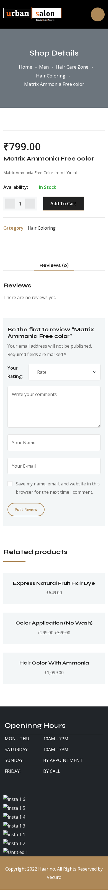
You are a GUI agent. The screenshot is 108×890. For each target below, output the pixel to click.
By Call (51, 771)
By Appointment (63, 760)
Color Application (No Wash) (54, 623)
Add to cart (63, 203)
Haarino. (47, 869)
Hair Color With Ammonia (54, 663)
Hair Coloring (50, 75)
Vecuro (54, 877)
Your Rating (14, 372)
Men (44, 67)
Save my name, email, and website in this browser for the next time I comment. (58, 488)
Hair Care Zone (72, 67)
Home (25, 67)
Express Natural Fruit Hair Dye (54, 583)
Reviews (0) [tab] (54, 265)
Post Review (26, 509)
